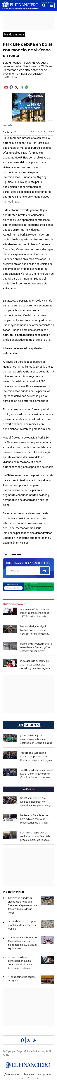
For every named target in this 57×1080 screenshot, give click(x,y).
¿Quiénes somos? (12, 1075)
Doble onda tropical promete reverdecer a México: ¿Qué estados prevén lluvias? (36, 647)
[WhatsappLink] (28, 586)
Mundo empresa (14, 34)
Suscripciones (44, 1075)
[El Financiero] (20, 5)
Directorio (29, 1075)
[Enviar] (44, 570)
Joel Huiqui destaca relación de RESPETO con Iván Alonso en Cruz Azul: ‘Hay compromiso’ (37, 774)
